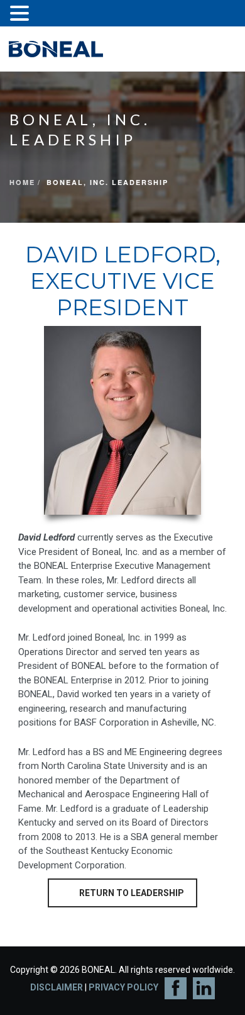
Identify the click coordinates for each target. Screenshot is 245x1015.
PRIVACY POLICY (123, 987)
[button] (21, 14)
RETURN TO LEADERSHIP (131, 893)
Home (22, 182)
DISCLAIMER (56, 987)
